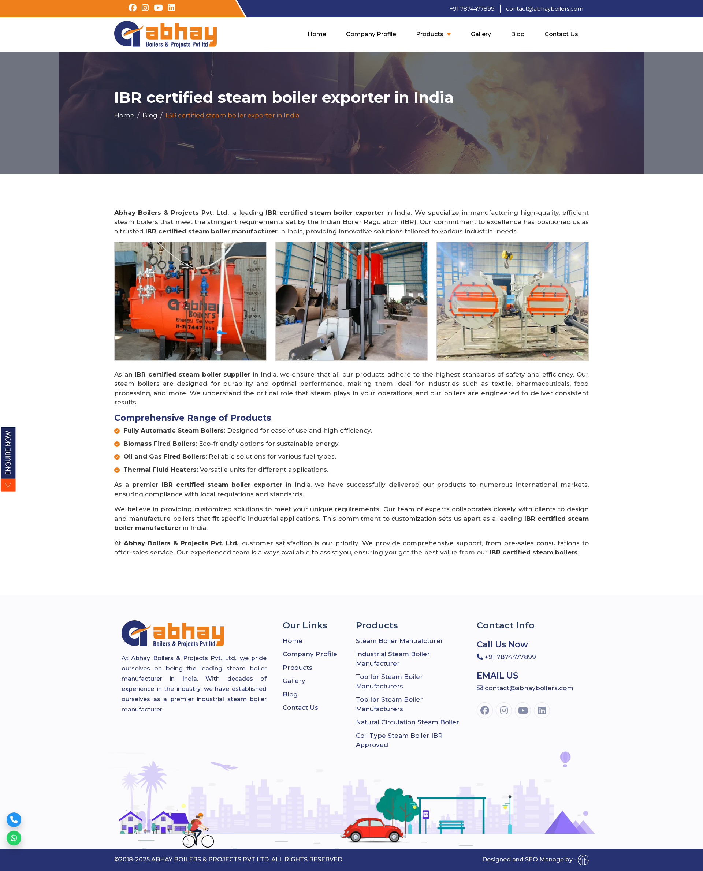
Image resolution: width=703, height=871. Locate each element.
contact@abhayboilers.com (544, 8)
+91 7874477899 (472, 8)
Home (317, 34)
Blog (518, 34)
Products (429, 34)
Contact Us (561, 34)
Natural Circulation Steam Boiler (407, 722)
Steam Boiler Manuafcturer (399, 640)
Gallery (481, 34)
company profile (371, 34)
